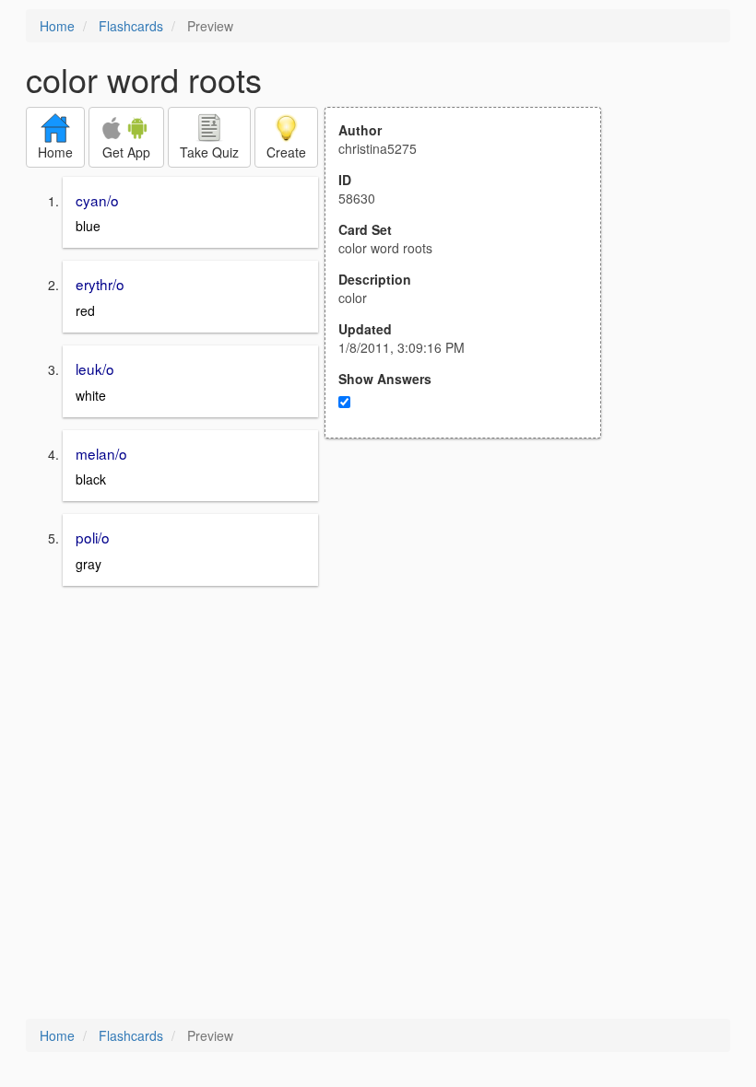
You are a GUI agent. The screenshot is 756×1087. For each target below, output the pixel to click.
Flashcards (131, 26)
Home (57, 26)
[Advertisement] (473, 619)
